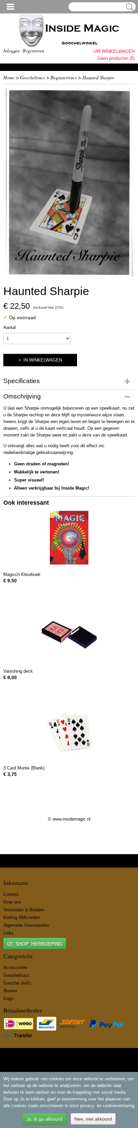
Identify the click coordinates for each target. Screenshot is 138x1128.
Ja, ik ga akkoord (44, 1119)
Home (8, 77)
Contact (10, 894)
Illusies (10, 990)
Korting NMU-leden (21, 917)
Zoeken (128, 7)
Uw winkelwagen (114, 51)
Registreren (33, 50)
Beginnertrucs (64, 77)
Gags (8, 998)
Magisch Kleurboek (22, 574)
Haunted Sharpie (98, 77)
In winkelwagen (42, 360)
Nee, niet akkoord (93, 1119)
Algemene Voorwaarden (26, 925)
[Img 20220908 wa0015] (69, 183)
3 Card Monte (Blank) (24, 767)
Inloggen (11, 50)
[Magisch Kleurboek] (69, 538)
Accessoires (15, 967)
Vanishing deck (18, 671)
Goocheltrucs (32, 77)
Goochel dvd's (17, 983)
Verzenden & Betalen (23, 909)
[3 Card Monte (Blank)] (69, 731)
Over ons (12, 902)
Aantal (9, 327)
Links (8, 932)
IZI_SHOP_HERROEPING (34, 943)
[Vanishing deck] (69, 635)
